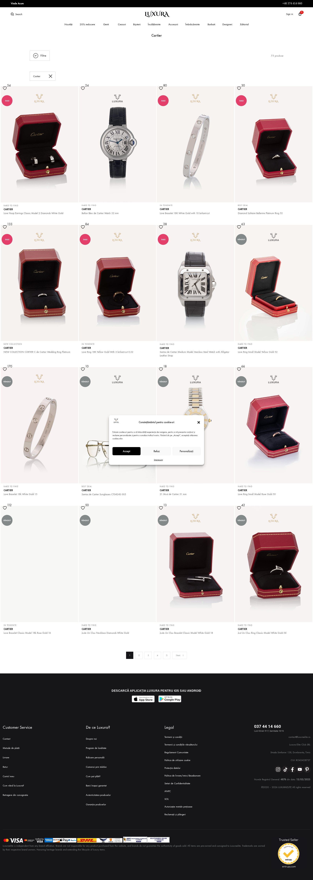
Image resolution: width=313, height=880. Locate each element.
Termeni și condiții (173, 737)
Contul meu (8, 776)
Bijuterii (137, 24)
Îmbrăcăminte (192, 24)
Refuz (157, 451)
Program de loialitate (96, 748)
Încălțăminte (154, 24)
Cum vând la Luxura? (13, 785)
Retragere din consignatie (15, 795)
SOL (166, 799)
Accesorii (173, 24)
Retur (5, 766)
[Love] (83, 90)
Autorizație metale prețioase (178, 806)
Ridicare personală (95, 757)
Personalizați (186, 451)
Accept (126, 451)
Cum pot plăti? (93, 776)
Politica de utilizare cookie (177, 760)
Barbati (211, 24)
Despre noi (91, 738)
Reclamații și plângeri (175, 814)
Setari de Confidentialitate (177, 783)
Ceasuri (122, 24)
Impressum (158, 459)
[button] (199, 422)
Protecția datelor (172, 768)
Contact (6, 738)
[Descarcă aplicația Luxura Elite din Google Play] (170, 698)
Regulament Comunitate (176, 752)
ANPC (167, 791)
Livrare (6, 757)
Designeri (227, 24)
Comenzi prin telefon (96, 766)
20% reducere (87, 24)
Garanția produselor (96, 804)
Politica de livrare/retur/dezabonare (182, 775)
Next (178, 655)
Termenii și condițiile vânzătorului (180, 744)
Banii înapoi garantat (96, 785)
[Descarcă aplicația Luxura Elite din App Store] (143, 698)
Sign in (289, 14)
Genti (106, 24)
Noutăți (68, 24)
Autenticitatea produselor (98, 795)
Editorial (244, 24)
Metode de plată (11, 748)
